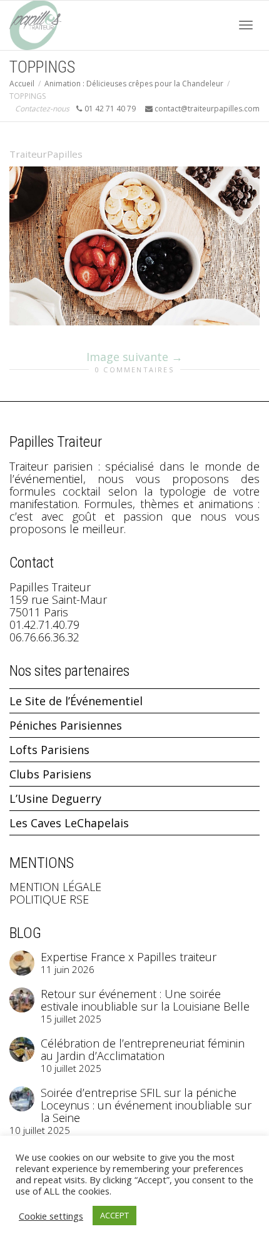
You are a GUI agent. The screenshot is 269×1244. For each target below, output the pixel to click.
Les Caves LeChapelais (69, 822)
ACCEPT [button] (114, 1215)
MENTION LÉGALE (55, 886)
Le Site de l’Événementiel (76, 700)
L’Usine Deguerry (55, 798)
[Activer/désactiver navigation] (246, 25)
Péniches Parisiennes (65, 725)
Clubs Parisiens (50, 774)
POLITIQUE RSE (49, 899)
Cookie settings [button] (51, 1215)
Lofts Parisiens (49, 749)
